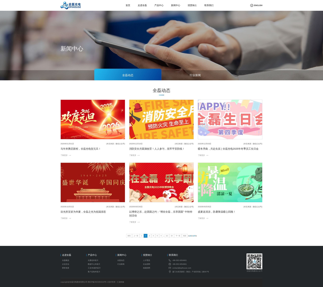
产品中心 (159, 5)
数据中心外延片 (94, 264)
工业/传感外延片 (94, 268)
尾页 (184, 236)
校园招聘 (146, 268)
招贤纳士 (192, 5)
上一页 (136, 236)
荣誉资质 (65, 268)
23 (172, 236)
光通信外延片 (93, 260)
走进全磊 (142, 5)
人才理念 (146, 260)
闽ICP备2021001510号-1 (98, 282)
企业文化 (65, 264)
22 (167, 236)
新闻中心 (175, 5)
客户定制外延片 (94, 272)
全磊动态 (120, 260)
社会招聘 (146, 264)
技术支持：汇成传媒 (116, 282)
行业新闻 (120, 264)
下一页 (178, 236)
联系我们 (208, 5)
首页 (128, 5)
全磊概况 (65, 260)
